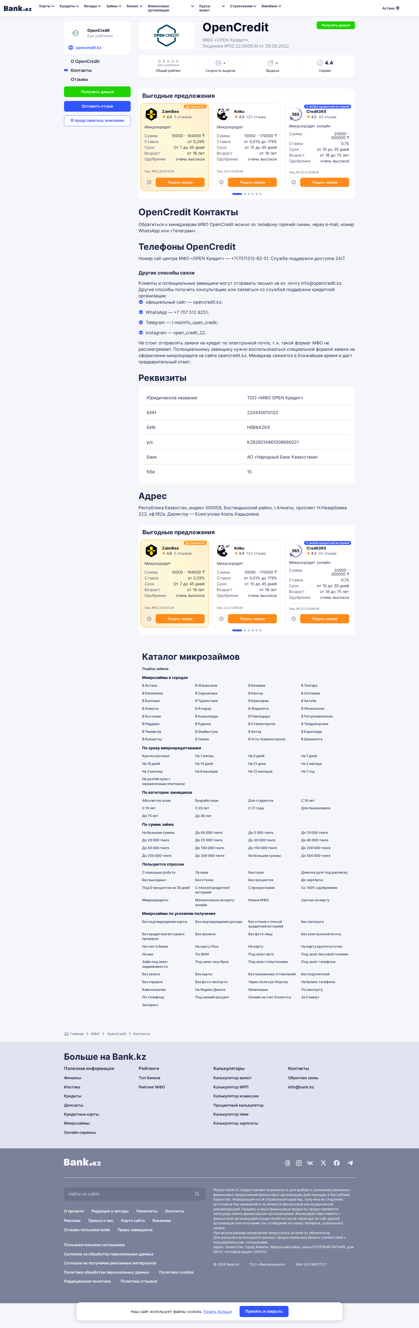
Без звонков (205, 934)
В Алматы (150, 708)
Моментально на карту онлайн (214, 902)
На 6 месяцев (206, 771)
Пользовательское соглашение (94, 1244)
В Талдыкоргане (314, 724)
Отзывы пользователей (87, 1229)
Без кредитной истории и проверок (163, 936)
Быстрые (256, 872)
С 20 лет (202, 808)
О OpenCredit (85, 61)
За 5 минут (310, 997)
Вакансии (162, 1220)
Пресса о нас (100, 1220)
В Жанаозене (206, 685)
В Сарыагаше (206, 693)
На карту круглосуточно (321, 946)
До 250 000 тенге (156, 855)
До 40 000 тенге (314, 840)
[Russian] (406, 7)
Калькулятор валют (232, 1077)
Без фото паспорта (211, 982)
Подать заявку (180, 182)
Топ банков (149, 1077)
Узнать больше (217, 1311)
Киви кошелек (154, 989)
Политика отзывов (139, 1281)
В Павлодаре (259, 716)
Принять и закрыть (264, 1311)
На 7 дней (309, 756)
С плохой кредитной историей (212, 889)
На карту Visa (206, 946)
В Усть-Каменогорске (266, 739)
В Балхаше (151, 701)
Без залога (151, 974)
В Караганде (311, 731)
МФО (95, 1034)
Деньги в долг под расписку (324, 872)
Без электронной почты (321, 934)
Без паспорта (312, 921)
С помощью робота (158, 872)
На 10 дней (151, 763)
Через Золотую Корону (268, 982)
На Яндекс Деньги (210, 989)
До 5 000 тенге (260, 832)
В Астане (149, 685)
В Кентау (255, 693)
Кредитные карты (81, 1114)
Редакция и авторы (110, 1211)
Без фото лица (260, 934)
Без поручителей (315, 974)
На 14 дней (204, 763)
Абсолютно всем (156, 800)
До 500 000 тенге (315, 855)
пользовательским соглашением (240, 1242)
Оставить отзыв (97, 106)
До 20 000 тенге (155, 840)
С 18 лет (308, 800)
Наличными (258, 989)
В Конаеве (256, 685)
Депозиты (73, 1105)
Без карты (203, 974)
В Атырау (203, 708)
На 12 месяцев (260, 771)
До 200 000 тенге (315, 848)
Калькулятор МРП (231, 1087)
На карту (255, 946)
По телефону (153, 997)
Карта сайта (133, 1220)
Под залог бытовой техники (324, 954)
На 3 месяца (152, 771)
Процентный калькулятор (238, 1105)
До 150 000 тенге (262, 848)
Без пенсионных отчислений (272, 974)
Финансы (72, 1077)
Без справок (152, 982)
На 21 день (257, 763)
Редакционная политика (87, 1281)
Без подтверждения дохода (218, 921)
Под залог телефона (318, 962)
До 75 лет (150, 816)
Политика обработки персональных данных (106, 1272)
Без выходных (154, 880)
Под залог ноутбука (212, 962)
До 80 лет (203, 816)
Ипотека (72, 1087)
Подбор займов (155, 669)
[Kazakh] (412, 7)
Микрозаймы (77, 1123)
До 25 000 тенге (208, 840)
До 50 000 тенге (155, 848)
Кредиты (72, 1096)
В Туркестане (206, 701)
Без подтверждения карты (164, 921)
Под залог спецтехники (268, 962)
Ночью (147, 954)
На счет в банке (155, 946)
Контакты (81, 70)
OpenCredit (116, 1034)
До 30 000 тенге (261, 840)
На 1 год (307, 771)
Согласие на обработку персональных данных (108, 1254)
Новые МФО (258, 900)
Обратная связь (303, 1077)
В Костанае (151, 716)
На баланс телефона (318, 982)
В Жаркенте (258, 708)
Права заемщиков (135, 1229)
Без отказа (204, 880)
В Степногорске (261, 724)
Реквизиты (147, 1211)
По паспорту (312, 989)
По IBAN (202, 954)
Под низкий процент (212, 997)
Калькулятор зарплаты (235, 1123)
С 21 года (256, 808)
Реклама (72, 1220)
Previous (140, 149)
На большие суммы (158, 832)
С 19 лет (149, 808)
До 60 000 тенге (208, 832)
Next (354, 149)
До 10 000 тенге (314, 832)
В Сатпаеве (310, 693)
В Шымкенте (311, 739)
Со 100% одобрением (319, 887)
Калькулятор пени (231, 1114)
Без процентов (260, 880)
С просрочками (261, 887)
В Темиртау (151, 731)
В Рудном (203, 724)
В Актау (254, 731)
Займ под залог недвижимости (155, 964)
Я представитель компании (97, 120)
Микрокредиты (155, 900)
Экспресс (150, 1005)
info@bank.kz (301, 1087)
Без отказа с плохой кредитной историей (265, 923)
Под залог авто (261, 954)
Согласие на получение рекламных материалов (110, 1263)
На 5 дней (256, 756)
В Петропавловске (317, 716)
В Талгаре (309, 685)
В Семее (202, 739)
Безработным (206, 800)
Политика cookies (176, 1272)
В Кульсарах (258, 701)
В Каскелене (152, 693)
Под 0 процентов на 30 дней (166, 887)
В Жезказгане (312, 708)
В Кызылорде (206, 716)
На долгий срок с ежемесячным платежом (163, 781)
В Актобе (308, 701)
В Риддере (151, 724)
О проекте (74, 1211)
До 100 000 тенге (209, 848)
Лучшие (201, 872)
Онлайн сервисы (80, 1132)
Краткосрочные (155, 756)
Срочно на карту (315, 900)
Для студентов (260, 800)
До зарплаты (312, 880)
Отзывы (79, 79)
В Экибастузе (206, 731)
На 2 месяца (311, 763)
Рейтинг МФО (152, 1087)
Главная (77, 1034)
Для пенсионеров (315, 808)
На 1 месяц (204, 756)
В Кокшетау (152, 739)
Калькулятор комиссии (236, 1096)
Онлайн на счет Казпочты (269, 997)
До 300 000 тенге (210, 855)
